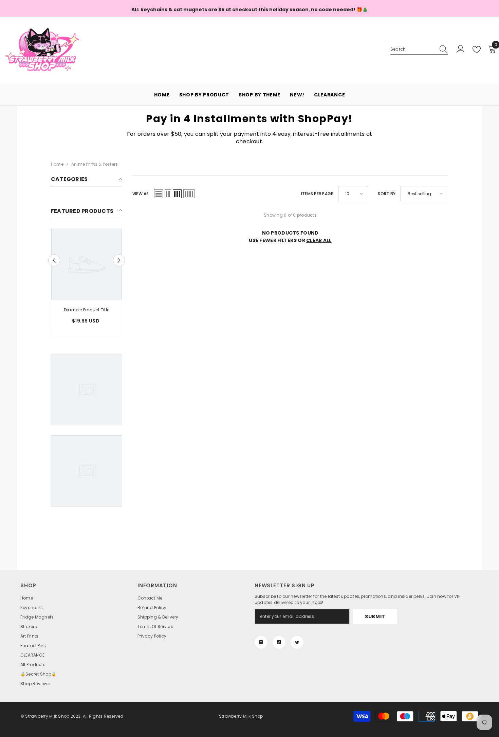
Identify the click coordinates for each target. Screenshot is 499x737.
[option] (86, 284)
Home (57, 164)
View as (140, 194)
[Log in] (461, 49)
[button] (54, 260)
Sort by (386, 194)
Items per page (317, 194)
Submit (375, 616)
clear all (319, 240)
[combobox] (412, 49)
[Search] (419, 49)
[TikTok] (279, 642)
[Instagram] (261, 642)
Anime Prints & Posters (94, 164)
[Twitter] (297, 642)
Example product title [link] (86, 310)
